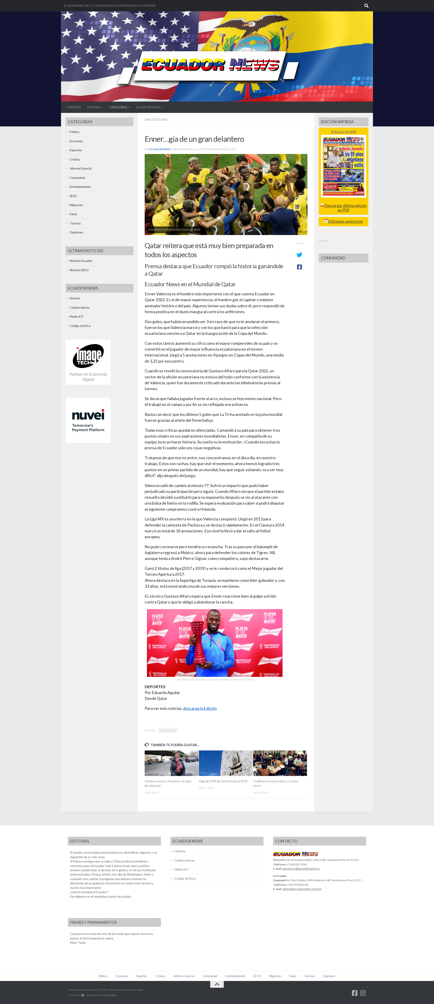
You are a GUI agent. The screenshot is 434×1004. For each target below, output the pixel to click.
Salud (73, 214)
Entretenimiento (80, 187)
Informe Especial (81, 168)
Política (75, 132)
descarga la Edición (200, 708)
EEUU (73, 196)
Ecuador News (160, 149)
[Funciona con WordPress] (83, 995)
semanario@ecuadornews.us (301, 868)
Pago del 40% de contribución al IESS (223, 781)
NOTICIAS (93, 107)
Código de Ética (80, 326)
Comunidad (77, 177)
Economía (76, 141)
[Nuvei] (88, 442)
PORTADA (74, 107)
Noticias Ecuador (168, 730)
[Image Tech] (88, 383)
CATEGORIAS (118, 107)
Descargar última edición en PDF (345, 207)
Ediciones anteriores (345, 221)
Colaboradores (80, 307)
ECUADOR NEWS (148, 107)
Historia (75, 298)
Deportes (76, 150)
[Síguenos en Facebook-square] (355, 993)
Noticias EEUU (79, 270)
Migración (76, 205)
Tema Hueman (109, 995)
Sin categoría (156, 119)
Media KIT (77, 316)
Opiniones (76, 232)
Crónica (75, 159)
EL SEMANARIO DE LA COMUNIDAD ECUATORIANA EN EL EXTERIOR (109, 5)
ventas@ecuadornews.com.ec (302, 889)
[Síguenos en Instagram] (363, 993)
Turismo (75, 223)
